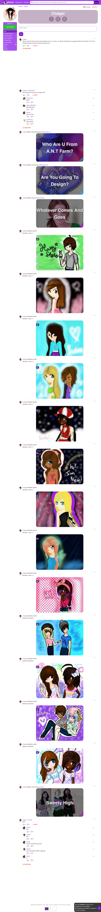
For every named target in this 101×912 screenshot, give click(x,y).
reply (36, 45)
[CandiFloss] (24, 120)
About (5, 47)
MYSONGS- (31, 90)
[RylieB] (24, 112)
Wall (5, 31)
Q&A (47, 904)
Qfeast (33, 904)
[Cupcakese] (24, 98)
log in (96, 2)
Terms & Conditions (53, 904)
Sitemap (68, 904)
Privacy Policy (62, 904)
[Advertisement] (58, 68)
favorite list (47, 132)
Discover (18, 2)
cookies (82, 904)
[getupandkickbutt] (24, 105)
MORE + (6, 49)
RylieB (30, 820)
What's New (40, 904)
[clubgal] (10, 14)
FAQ (44, 904)
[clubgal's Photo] (59, 252)
